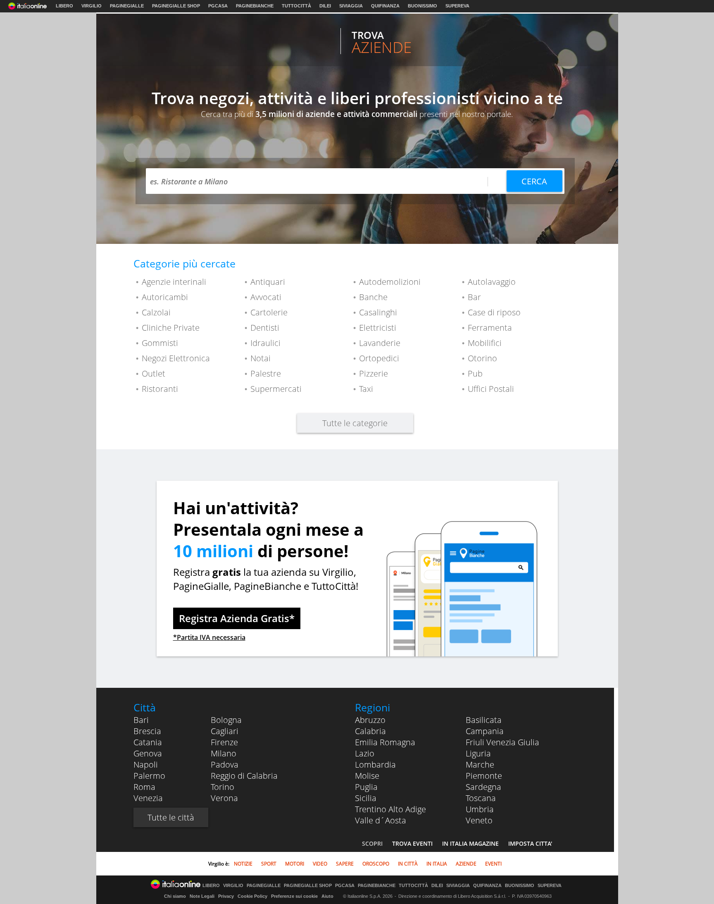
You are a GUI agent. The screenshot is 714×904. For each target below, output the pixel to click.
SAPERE (345, 863)
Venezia (148, 798)
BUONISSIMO (422, 5)
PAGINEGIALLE (127, 5)
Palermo (149, 775)
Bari (141, 719)
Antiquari (267, 281)
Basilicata (484, 719)
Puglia (366, 786)
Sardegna (483, 786)
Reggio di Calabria (244, 775)
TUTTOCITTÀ (296, 5)
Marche (480, 764)
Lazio (364, 753)
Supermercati (276, 388)
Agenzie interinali (174, 281)
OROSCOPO (375, 863)
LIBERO (64, 5)
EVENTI (493, 863)
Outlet (153, 373)
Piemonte (484, 775)
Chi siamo (175, 896)
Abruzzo (370, 719)
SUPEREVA (457, 5)
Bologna (226, 719)
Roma (144, 786)
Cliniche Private (171, 327)
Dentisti (264, 327)
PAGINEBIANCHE (255, 5)
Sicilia (365, 798)
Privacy (226, 896)
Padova (224, 764)
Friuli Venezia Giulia (502, 742)
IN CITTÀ (408, 863)
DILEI (325, 5)
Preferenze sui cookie (294, 896)
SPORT (268, 863)
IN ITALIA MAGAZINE (470, 843)
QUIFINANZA (385, 5)
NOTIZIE (243, 863)
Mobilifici (485, 342)
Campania (485, 731)
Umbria (480, 809)
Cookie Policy (252, 896)
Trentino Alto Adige (390, 809)
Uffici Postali (491, 388)
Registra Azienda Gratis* (237, 618)
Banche (373, 297)
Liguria (478, 753)
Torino (222, 786)
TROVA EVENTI (412, 843)
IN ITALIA (436, 863)
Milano (223, 753)
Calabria (370, 731)
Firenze (224, 742)
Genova (147, 753)
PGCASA (218, 5)
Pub (475, 373)
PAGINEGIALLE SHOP (176, 5)
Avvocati (265, 297)
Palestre (265, 373)
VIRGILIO (91, 5)
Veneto (479, 820)
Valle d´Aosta (380, 820)
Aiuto (327, 896)
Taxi (366, 388)
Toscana (481, 798)
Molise (367, 775)
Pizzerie (373, 373)
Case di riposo (494, 312)
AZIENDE (466, 863)
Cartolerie (269, 312)
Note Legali (202, 896)
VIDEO (320, 863)
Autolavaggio (492, 281)
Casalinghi (378, 312)
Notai (260, 358)
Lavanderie (379, 342)
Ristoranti (160, 388)
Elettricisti (377, 327)
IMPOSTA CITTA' (530, 843)
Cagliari (224, 731)
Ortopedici (379, 358)
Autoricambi (165, 297)
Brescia (147, 731)
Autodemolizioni (390, 281)
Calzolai (156, 312)
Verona (224, 798)
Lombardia (375, 764)
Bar (474, 297)
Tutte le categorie (355, 423)
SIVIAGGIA (351, 5)
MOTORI (294, 863)
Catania (147, 742)
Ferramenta (490, 327)
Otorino (482, 358)
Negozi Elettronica (176, 358)
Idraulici (265, 342)
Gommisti (160, 342)
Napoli (145, 764)
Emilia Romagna (385, 742)
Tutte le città (171, 817)
